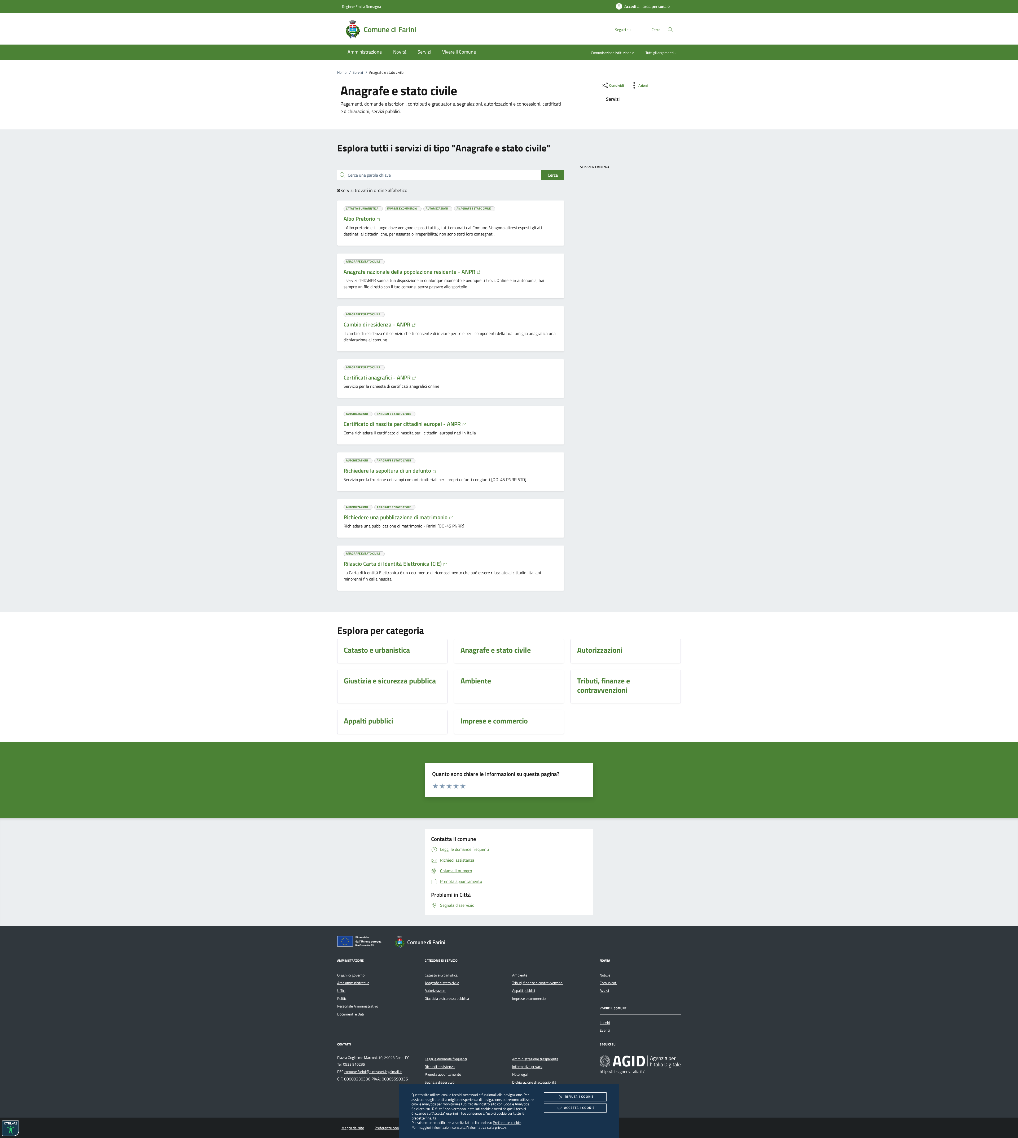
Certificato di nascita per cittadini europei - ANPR (403, 424)
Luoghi (605, 1023)
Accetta (579, 1107)
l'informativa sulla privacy (486, 1127)
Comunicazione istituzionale (612, 52)
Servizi (358, 72)
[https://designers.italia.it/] (640, 1061)
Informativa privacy (527, 1067)
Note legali (520, 1074)
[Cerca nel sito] (670, 29)
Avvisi (604, 990)
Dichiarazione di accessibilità (534, 1082)
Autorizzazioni (435, 990)
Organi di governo (351, 975)
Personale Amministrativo (357, 1006)
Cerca (553, 175)
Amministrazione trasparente (535, 1059)
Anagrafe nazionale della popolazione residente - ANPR (410, 271)
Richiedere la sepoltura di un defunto (388, 470)
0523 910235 (354, 1064)
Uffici (341, 990)
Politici (342, 998)
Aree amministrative (353, 983)
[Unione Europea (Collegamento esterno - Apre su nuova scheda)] (360, 942)
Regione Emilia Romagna (361, 6)
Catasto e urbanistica (441, 975)
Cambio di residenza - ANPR (378, 324)
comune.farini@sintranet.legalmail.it (373, 1072)
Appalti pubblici (523, 990)
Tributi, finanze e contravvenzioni (537, 983)
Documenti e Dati (350, 1014)
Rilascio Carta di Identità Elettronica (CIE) (393, 563)
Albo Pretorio (360, 218)
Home (341, 72)
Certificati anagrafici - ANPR (378, 377)
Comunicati (608, 983)
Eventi (605, 1030)
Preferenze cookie (507, 1122)
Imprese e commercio (529, 998)
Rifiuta (579, 1096)
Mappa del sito (352, 1128)
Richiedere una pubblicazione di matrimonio (396, 517)
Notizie (605, 975)
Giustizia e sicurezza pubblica (447, 998)
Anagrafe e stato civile (442, 983)
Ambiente (519, 975)
